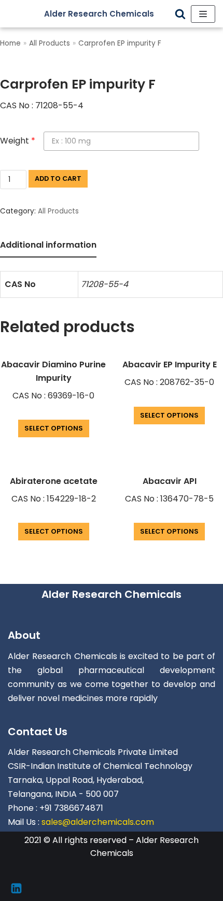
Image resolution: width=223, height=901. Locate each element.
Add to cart (58, 178)
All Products (49, 43)
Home (10, 43)
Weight (17, 141)
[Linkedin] (16, 888)
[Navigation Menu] (203, 14)
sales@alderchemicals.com (97, 822)
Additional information (48, 245)
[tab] (48, 246)
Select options (53, 428)
